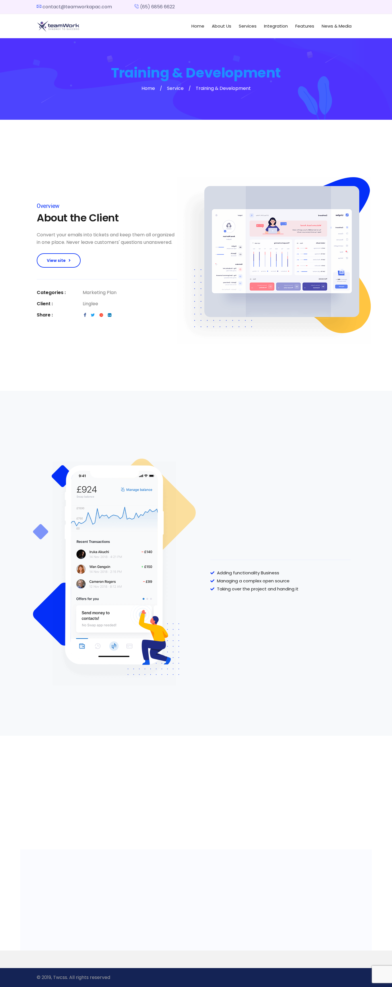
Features (304, 26)
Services (248, 26)
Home (197, 26)
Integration (276, 26)
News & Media (337, 26)
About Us (221, 26)
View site (56, 260)
